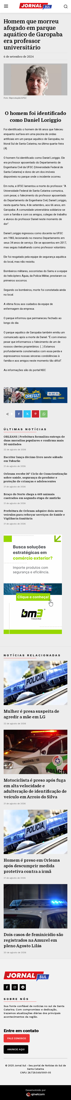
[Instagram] (15, 987)
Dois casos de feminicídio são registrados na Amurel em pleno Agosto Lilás (33, 940)
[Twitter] (27, 414)
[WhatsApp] (44, 414)
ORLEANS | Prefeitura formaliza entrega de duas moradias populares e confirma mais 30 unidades (34, 440)
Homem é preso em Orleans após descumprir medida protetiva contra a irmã (32, 866)
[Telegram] (23, 987)
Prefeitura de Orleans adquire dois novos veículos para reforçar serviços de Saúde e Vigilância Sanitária (34, 514)
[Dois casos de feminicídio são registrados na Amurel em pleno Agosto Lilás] (35, 906)
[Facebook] (18, 414)
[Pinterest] (35, 414)
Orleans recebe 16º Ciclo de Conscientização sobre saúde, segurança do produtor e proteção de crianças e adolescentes (35, 477)
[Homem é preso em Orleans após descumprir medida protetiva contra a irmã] (35, 832)
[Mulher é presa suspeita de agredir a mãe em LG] (35, 683)
